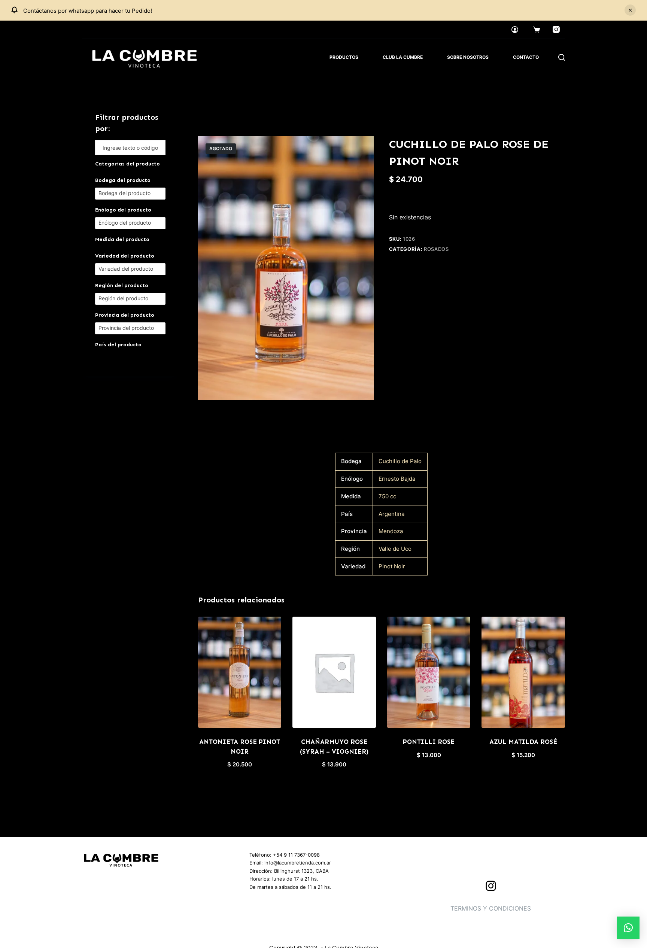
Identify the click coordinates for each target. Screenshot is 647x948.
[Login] (514, 29)
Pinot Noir (392, 566)
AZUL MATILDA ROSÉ (523, 741)
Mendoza (391, 531)
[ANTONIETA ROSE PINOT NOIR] (240, 672)
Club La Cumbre (403, 57)
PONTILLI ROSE (429, 741)
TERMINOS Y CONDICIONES (490, 908)
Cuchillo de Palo (400, 461)
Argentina (391, 513)
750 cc (387, 496)
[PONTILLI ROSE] (429, 672)
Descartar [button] (630, 10)
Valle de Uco (395, 548)
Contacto (526, 57)
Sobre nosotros (468, 57)
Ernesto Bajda (397, 478)
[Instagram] (556, 30)
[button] (628, 928)
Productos (343, 57)
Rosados (436, 249)
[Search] (561, 57)
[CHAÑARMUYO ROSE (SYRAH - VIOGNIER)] (334, 672)
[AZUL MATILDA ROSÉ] (523, 672)
